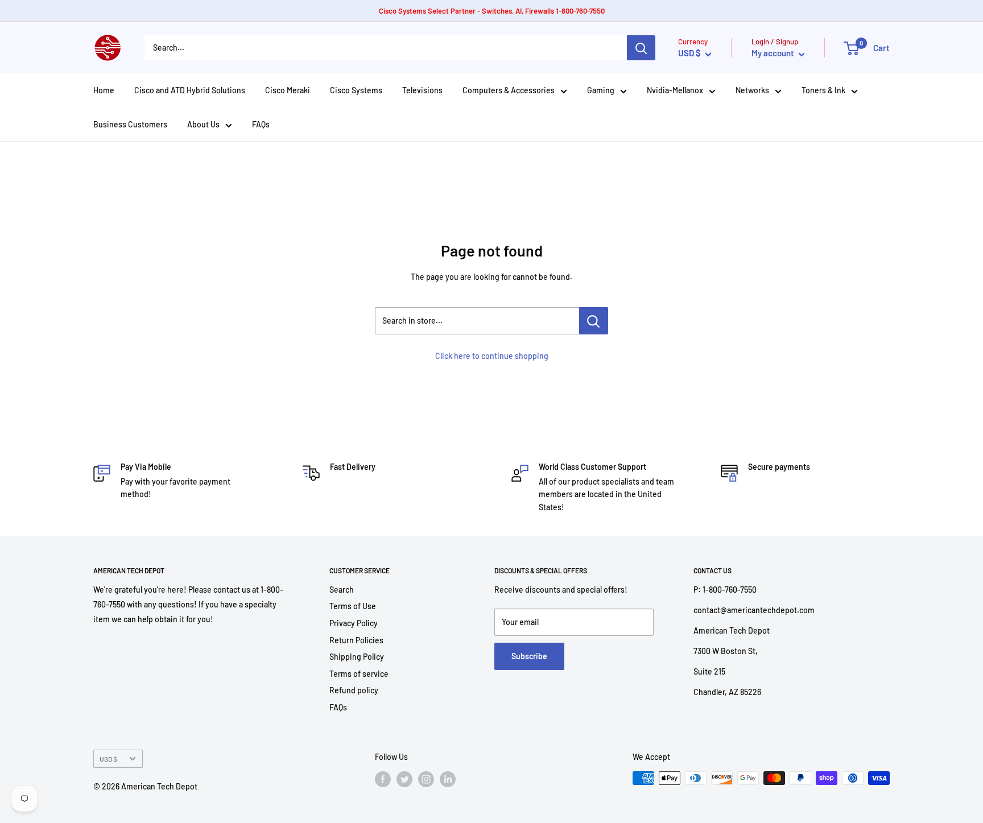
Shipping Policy (356, 656)
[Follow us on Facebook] (383, 779)
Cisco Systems (356, 90)
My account (773, 53)
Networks (752, 90)
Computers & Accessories (508, 90)
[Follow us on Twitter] (404, 779)
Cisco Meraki (287, 90)
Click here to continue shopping (491, 356)
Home (103, 90)
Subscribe (529, 656)
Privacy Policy (353, 623)
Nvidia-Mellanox (675, 90)
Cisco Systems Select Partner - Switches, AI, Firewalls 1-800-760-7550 (492, 10)
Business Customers (130, 124)
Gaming (600, 90)
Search (341, 589)
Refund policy (353, 690)
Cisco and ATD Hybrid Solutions (189, 90)
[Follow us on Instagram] (426, 779)
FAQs (261, 124)
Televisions (422, 90)
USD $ (108, 759)
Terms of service (359, 674)
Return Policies (356, 640)
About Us (203, 124)
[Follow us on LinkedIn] (448, 779)
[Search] (641, 47)
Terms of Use (352, 606)
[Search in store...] (593, 320)
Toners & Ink (823, 90)
